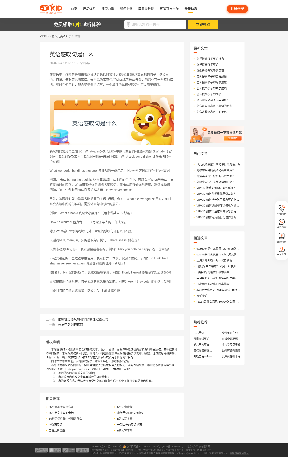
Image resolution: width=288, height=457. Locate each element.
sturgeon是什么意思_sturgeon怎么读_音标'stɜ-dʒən (219, 248)
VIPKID (44, 36)
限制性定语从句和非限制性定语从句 (83, 319)
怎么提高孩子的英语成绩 (212, 76)
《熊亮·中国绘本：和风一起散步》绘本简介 (219, 266)
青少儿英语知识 (61, 36)
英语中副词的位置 (70, 324)
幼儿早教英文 (201, 344)
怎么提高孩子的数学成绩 (212, 88)
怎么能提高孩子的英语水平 (213, 100)
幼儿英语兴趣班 (231, 350)
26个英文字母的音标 (61, 412)
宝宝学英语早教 (231, 344)
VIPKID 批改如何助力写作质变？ (216, 187)
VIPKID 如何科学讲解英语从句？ (216, 193)
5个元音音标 (124, 406)
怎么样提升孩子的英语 (210, 70)
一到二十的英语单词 (129, 424)
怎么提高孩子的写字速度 (212, 82)
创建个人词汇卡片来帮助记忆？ (216, 182)
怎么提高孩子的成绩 (209, 94)
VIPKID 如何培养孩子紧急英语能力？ (219, 199)
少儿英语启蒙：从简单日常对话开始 (218, 164)
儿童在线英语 (201, 338)
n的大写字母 (124, 430)
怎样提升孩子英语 (207, 64)
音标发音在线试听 (203, 350)
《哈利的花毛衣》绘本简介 (213, 272)
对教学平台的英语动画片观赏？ (216, 170)
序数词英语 (55, 424)
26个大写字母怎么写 (61, 406)
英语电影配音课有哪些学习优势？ (217, 278)
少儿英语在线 (230, 332)
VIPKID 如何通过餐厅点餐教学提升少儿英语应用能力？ (219, 205)
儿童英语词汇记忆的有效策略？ (216, 176)
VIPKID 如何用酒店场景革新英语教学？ (219, 211)
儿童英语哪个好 (231, 356)
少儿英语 (199, 332)
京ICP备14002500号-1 (174, 446)
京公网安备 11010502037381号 (143, 446)
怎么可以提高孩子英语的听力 (214, 105)
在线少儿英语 (230, 338)
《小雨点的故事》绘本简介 (213, 283)
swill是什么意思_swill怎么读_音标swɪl (219, 289)
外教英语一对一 (203, 356)
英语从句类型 (57, 430)
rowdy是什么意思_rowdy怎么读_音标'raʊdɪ (219, 301)
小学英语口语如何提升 (131, 412)
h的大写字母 (124, 418)
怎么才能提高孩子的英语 (212, 111)
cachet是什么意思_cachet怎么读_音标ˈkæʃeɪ (219, 254)
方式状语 (202, 295)
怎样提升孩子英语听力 (210, 58)
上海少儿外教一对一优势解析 (214, 260)
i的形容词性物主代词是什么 (65, 418)
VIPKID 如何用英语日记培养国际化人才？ (219, 217)
